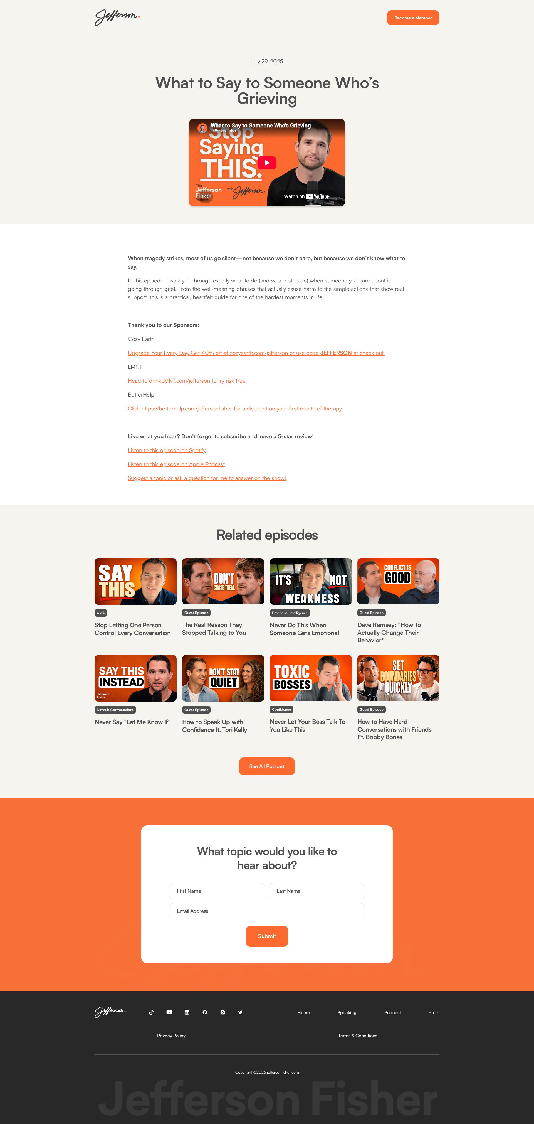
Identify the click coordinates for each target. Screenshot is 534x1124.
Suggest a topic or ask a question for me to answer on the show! (207, 477)
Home (304, 1012)
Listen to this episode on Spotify (167, 450)
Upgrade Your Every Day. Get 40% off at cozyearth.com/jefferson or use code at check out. (256, 352)
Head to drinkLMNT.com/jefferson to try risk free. (187, 380)
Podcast (392, 1012)
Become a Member (413, 18)
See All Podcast (267, 766)
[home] (117, 17)
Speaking (347, 1012)
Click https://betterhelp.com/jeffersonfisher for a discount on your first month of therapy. (235, 408)
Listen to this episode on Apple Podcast (176, 464)
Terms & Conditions (357, 1035)
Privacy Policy (171, 1035)
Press (434, 1012)
